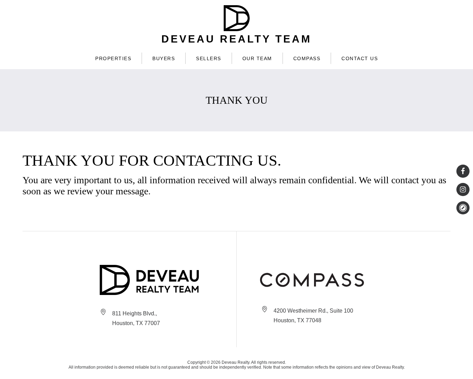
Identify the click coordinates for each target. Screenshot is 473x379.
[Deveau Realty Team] (151, 280)
